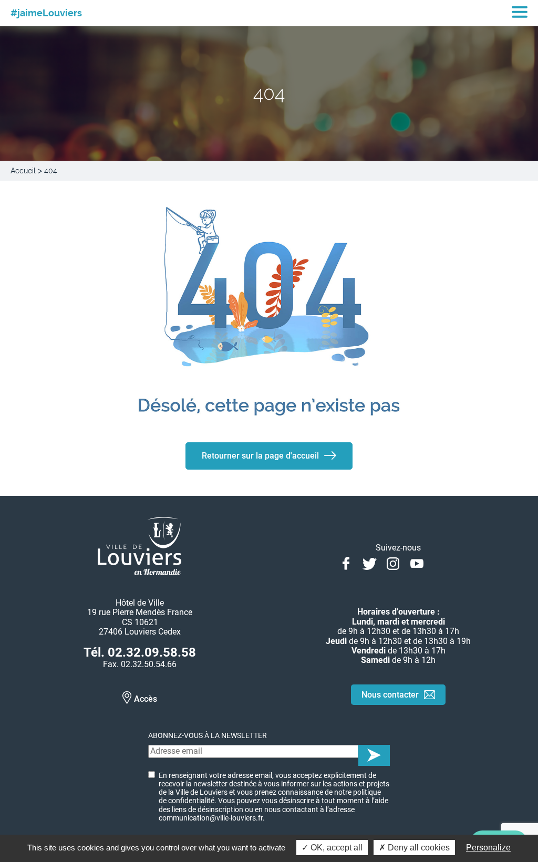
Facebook (346, 562)
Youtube (416, 562)
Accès (145, 699)
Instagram (393, 562)
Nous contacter (390, 695)
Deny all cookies (418, 847)
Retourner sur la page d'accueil (260, 456)
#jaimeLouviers (46, 13)
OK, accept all (335, 847)
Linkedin (440, 562)
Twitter (369, 562)
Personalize (488, 847)
